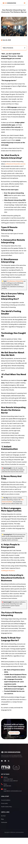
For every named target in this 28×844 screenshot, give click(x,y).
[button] (24, 3)
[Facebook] (2, 761)
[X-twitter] (8, 761)
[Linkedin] (5, 761)
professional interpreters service (15, 164)
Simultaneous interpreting (15, 281)
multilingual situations (8, 570)
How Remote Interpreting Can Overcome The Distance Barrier (14, 11)
